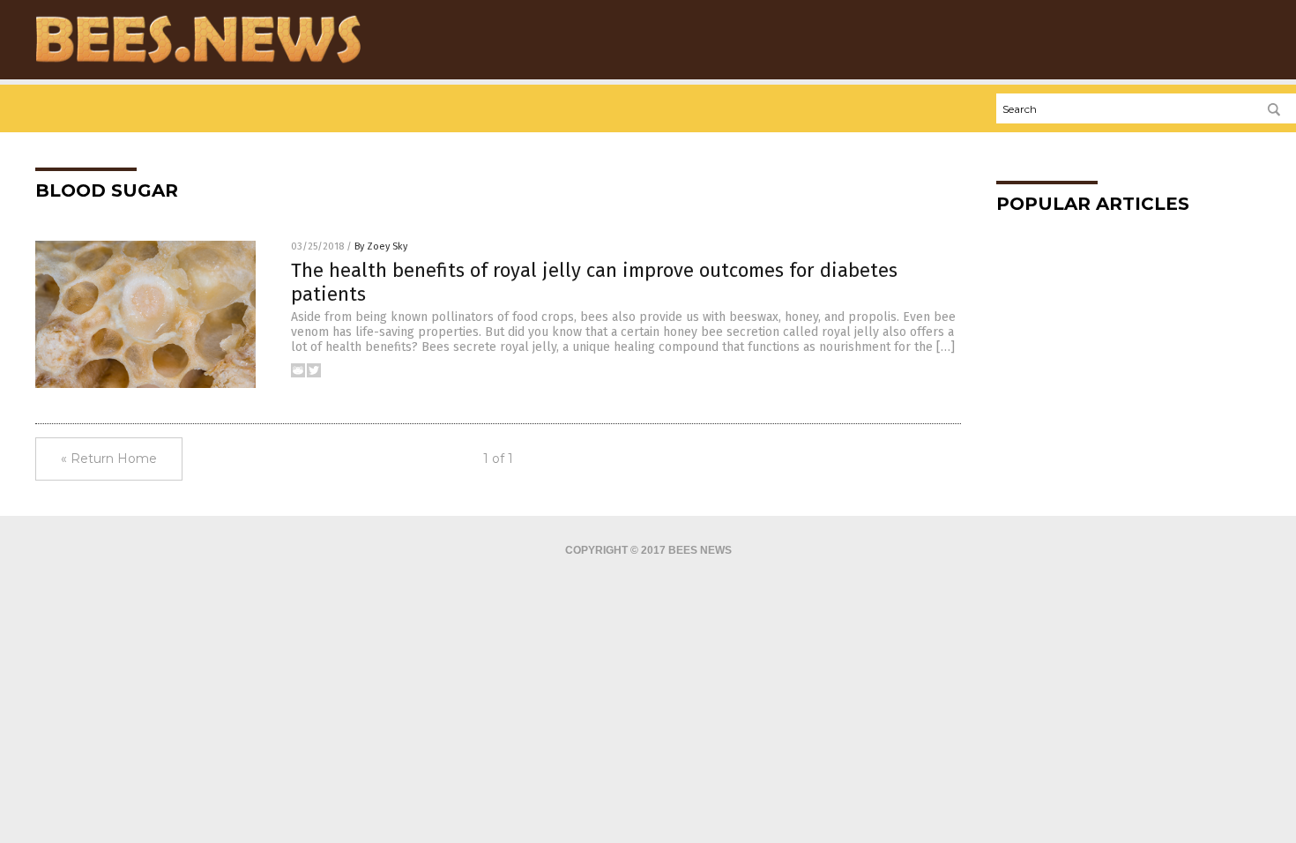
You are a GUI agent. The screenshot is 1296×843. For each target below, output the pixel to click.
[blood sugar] (198, 62)
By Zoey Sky (380, 246)
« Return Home (109, 458)
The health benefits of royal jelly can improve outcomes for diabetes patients (594, 281)
